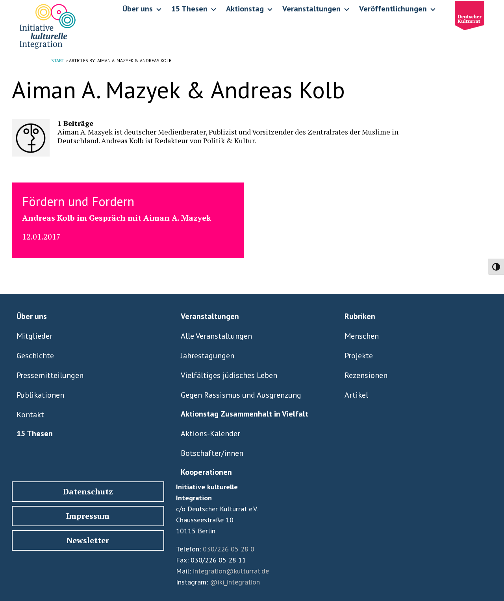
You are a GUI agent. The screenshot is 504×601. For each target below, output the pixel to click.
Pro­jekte (359, 355)
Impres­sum (87, 516)
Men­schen (362, 336)
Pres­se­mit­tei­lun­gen (50, 375)
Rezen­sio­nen (366, 375)
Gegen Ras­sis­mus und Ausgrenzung (241, 395)
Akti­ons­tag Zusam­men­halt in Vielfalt (244, 414)
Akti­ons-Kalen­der (210, 433)
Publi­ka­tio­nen (40, 395)
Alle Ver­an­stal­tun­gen (216, 336)
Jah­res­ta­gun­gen (207, 355)
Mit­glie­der (34, 336)
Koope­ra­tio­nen (206, 472)
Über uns (32, 316)
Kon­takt (30, 414)
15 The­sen (35, 433)
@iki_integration (235, 581)
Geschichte (35, 355)
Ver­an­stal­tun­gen (210, 316)
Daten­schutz (88, 491)
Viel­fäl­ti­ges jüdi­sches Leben (229, 375)
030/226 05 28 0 (228, 548)
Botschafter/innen (212, 453)
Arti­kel (356, 395)
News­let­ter (88, 540)
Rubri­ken (360, 316)
